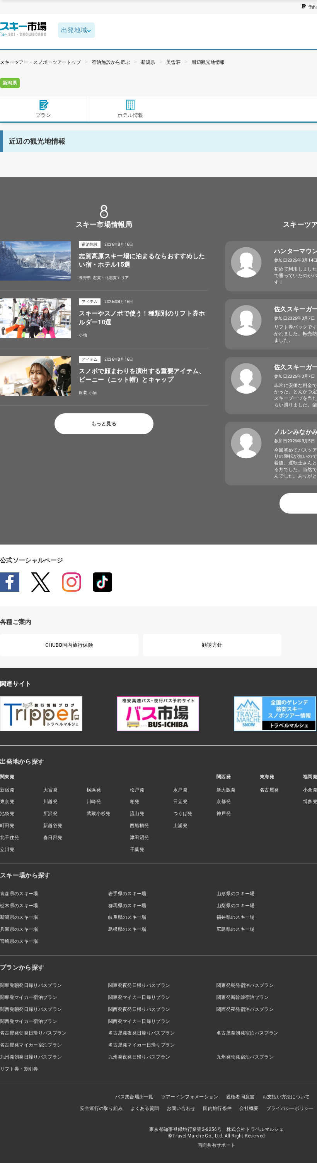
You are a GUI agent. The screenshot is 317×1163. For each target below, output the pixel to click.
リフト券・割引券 (19, 1069)
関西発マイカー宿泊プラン (28, 1021)
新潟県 (148, 62)
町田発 (7, 825)
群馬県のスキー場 (127, 905)
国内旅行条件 (217, 1108)
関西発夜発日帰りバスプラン (139, 1009)
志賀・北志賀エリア (111, 278)
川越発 (50, 801)
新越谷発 (52, 825)
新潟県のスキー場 (19, 917)
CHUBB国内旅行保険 (69, 645)
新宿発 (7, 790)
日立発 (180, 801)
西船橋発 (139, 825)
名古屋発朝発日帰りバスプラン (33, 1033)
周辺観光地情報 (208, 62)
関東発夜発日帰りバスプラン (139, 985)
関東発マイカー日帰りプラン (139, 997)
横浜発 (94, 790)
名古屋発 (269, 790)
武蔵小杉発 (99, 813)
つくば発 (182, 813)
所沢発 (50, 813)
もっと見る (103, 423)
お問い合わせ (181, 1108)
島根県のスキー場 (127, 929)
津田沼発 (139, 837)
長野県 (85, 278)
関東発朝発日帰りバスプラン (31, 985)
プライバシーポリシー (290, 1108)
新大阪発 (225, 790)
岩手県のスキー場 (127, 893)
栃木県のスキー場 (19, 905)
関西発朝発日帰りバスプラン (31, 1009)
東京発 (7, 801)
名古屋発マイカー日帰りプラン (141, 1045)
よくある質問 (145, 1108)
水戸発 (180, 790)
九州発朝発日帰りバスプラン (31, 1057)
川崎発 (94, 801)
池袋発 (7, 813)
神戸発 (223, 813)
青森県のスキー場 (19, 893)
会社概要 (248, 1108)
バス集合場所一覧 (134, 1097)
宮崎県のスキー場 (19, 941)
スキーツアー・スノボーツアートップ (40, 62)
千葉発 (137, 849)
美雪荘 (173, 62)
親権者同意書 (240, 1097)
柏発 (135, 801)
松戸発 (137, 790)
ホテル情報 (130, 115)
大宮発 (50, 790)
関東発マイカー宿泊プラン (28, 997)
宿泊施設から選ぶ (111, 62)
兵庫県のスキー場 (19, 929)
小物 (83, 335)
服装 (83, 393)
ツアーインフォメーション (189, 1097)
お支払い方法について (286, 1097)
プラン (43, 115)
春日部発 (52, 837)
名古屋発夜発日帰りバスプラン (141, 1033)
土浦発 (180, 825)
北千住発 (9, 837)
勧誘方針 (212, 645)
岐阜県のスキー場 (127, 917)
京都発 (223, 801)
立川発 (7, 849)
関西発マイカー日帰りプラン (139, 1021)
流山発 (137, 813)
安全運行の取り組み (101, 1108)
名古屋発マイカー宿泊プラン (31, 1045)
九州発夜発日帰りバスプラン (139, 1057)
